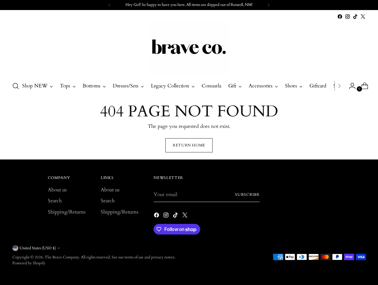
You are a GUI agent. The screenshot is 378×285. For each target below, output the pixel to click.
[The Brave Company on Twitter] (363, 16)
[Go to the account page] (350, 86)
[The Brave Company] (189, 48)
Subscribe (247, 194)
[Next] (268, 5)
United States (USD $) (37, 248)
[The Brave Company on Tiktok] (355, 16)
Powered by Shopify (28, 263)
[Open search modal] (16, 86)
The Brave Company (62, 257)
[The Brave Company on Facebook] (340, 16)
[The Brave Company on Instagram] (347, 16)
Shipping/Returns (67, 212)
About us (57, 189)
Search (55, 200)
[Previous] (109, 5)
